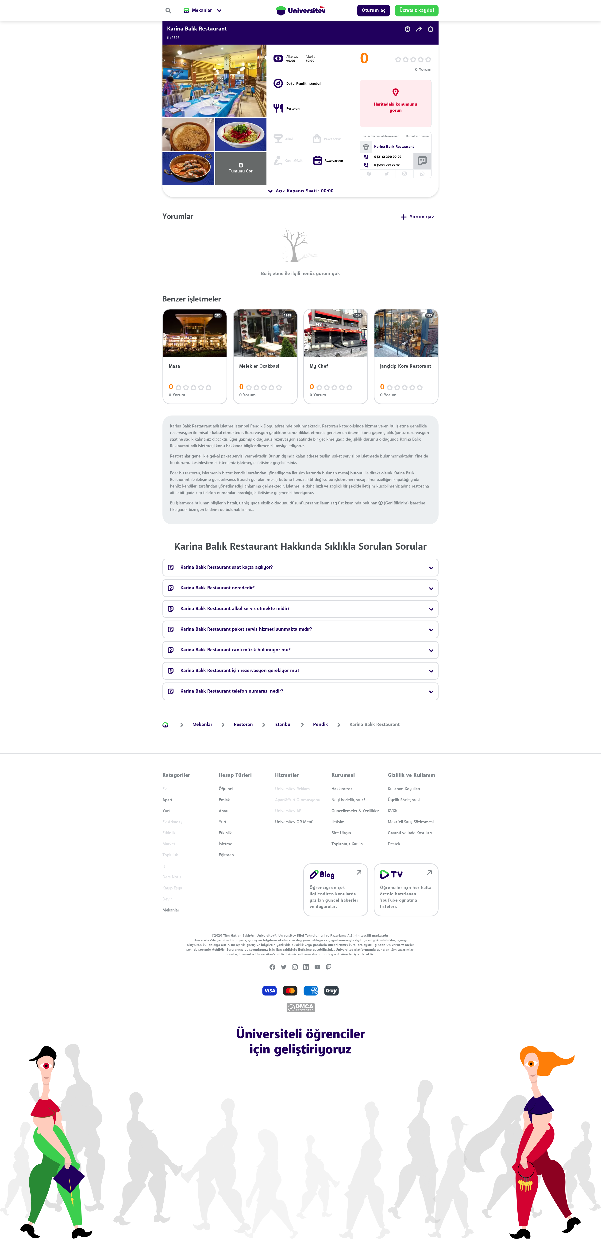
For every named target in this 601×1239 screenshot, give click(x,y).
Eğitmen (226, 855)
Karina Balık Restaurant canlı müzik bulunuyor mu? (236, 650)
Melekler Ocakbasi (259, 366)
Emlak (224, 800)
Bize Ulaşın (341, 833)
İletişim (338, 822)
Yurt (166, 811)
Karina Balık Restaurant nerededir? (218, 588)
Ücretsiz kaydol (417, 10)
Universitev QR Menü (294, 822)
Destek (394, 844)
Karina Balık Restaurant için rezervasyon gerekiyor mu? (240, 670)
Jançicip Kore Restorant (405, 366)
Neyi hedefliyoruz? (348, 800)
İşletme (225, 844)
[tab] (300, 191)
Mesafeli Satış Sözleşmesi (411, 822)
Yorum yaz (422, 217)
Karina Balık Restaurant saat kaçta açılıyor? (227, 567)
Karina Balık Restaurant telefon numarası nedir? (232, 691)
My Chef (319, 366)
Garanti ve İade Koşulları (410, 833)
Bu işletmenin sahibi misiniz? (380, 136)
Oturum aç (373, 10)
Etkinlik (225, 833)
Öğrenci (226, 789)
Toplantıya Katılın (347, 844)
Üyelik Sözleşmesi (404, 800)
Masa (174, 366)
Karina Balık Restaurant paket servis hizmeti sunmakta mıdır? (246, 629)
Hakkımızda (342, 789)
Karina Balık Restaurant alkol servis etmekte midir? (235, 608)
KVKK (392, 811)
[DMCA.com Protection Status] (300, 1007)
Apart (167, 800)
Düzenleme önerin (417, 136)
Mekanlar (170, 910)
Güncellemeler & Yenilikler (355, 811)
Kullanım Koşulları (404, 789)
